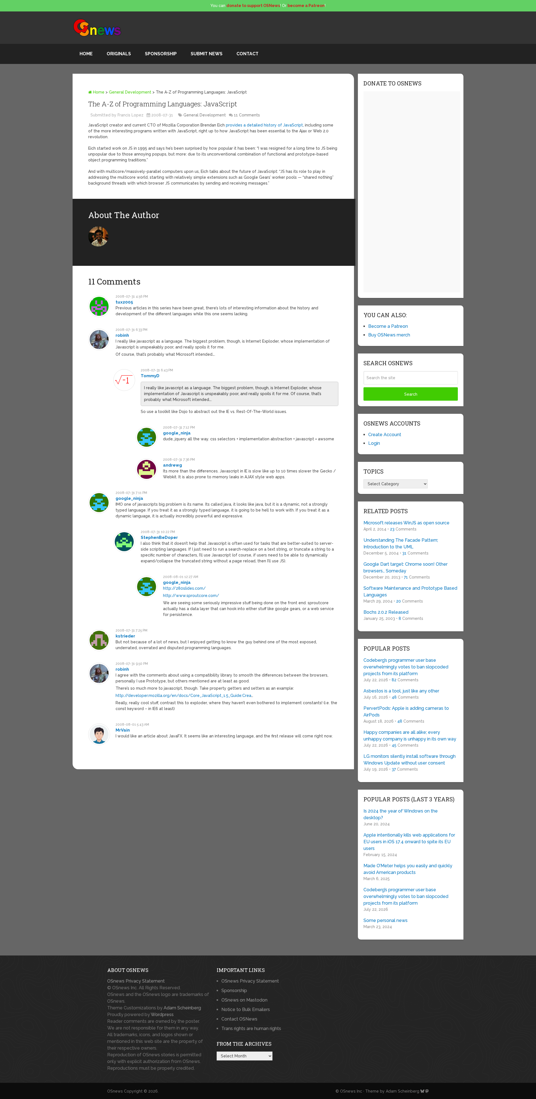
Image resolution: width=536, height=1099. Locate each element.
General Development (130, 92)
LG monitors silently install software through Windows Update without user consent (409, 760)
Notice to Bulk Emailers (245, 1009)
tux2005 (124, 302)
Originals (119, 53)
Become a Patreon (388, 326)
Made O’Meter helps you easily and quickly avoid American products (407, 869)
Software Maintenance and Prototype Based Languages (410, 592)
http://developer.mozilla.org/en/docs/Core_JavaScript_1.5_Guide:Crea (183, 695)
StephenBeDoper (159, 537)
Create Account (384, 434)
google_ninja (177, 433)
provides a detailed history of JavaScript (264, 125)
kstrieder (125, 636)
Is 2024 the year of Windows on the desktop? (400, 814)
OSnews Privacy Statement (136, 981)
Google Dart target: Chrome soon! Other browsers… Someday (405, 568)
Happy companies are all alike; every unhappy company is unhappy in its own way (409, 736)
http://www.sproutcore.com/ (191, 595)
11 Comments (247, 115)
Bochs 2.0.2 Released (385, 612)
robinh (122, 335)
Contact (247, 53)
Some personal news (385, 920)
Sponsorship (161, 53)
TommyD (150, 375)
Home (86, 53)
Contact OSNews (239, 1019)
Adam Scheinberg (182, 1007)
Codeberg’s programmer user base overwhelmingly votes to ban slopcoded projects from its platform (405, 667)
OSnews (115, 1091)
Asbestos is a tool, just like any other (401, 691)
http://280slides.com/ (184, 588)
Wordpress (162, 1014)
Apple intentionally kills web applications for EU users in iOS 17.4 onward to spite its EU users (409, 841)
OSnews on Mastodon (244, 1000)
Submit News (206, 53)
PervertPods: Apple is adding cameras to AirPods (406, 712)
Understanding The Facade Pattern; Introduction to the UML (400, 543)
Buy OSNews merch (389, 335)
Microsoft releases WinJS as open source (406, 522)
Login (374, 443)
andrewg (172, 465)
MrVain (123, 730)
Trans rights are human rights (251, 1028)
